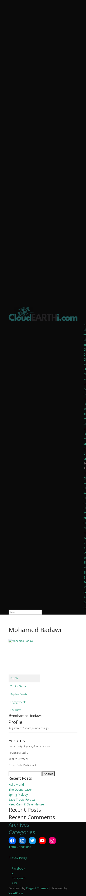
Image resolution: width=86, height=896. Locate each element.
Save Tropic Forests (22, 799)
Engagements (18, 702)
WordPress (16, 893)
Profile (14, 678)
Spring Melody (18, 794)
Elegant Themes (37, 888)
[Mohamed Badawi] (24, 641)
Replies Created (19, 694)
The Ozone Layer (20, 789)
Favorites (15, 710)
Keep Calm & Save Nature (26, 804)
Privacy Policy (18, 858)
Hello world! (16, 784)
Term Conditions (20, 847)
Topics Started (19, 686)
